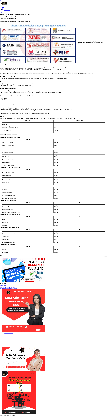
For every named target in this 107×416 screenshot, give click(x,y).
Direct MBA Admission (7, 10)
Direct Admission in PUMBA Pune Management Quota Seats (8, 288)
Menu (1, 5)
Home (3, 7)
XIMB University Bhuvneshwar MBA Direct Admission (7, 287)
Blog (2, 8)
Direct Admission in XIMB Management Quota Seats (7, 286)
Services (3, 9)
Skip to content (2, 0)
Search (1, 255)
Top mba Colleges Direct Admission (8, 333)
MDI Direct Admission (3, 285)
